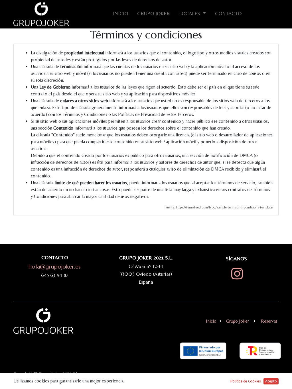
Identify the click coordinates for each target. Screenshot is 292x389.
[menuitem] (120, 14)
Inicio (211, 321)
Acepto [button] (271, 381)
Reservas (270, 321)
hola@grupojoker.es (55, 266)
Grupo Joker (237, 321)
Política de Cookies (245, 381)
